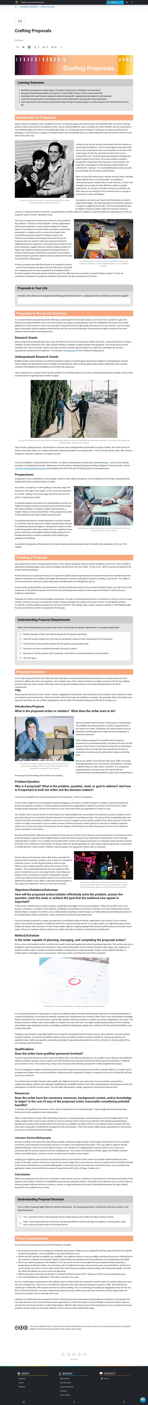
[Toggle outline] (17, 47)
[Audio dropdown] (45, 47)
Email (106, 1379)
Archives (22, 1379)
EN (55, 47)
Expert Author (65, 1395)
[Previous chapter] (74, 1402)
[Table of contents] (15, 7)
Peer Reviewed (65, 1383)
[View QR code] (29, 47)
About (21, 1383)
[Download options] (36, 47)
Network (22, 1387)
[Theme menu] (127, 2)
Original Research (66, 1387)
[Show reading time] (61, 47)
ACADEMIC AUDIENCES (29, 7)
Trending (63, 1391)
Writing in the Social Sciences (32, 2)
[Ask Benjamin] (143, 1400)
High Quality (64, 1379)
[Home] (16, 2)
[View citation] (23, 47)
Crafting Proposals (47, 7)
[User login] (132, 2)
